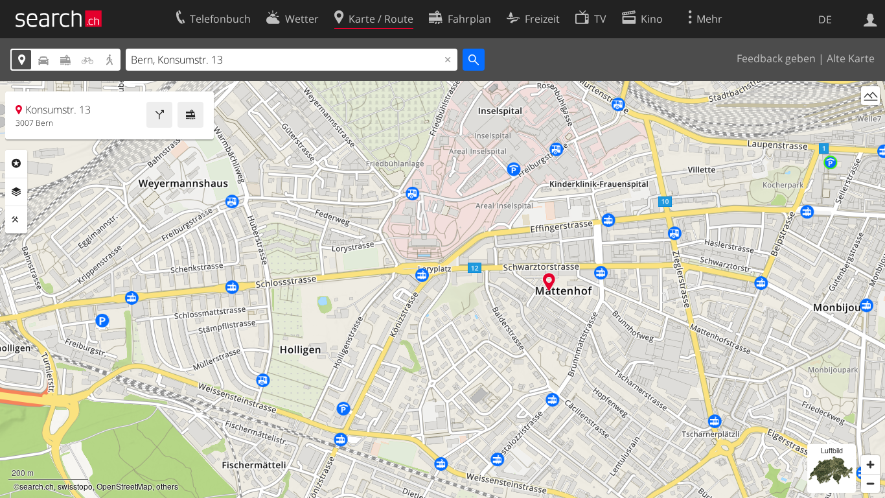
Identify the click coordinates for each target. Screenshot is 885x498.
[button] (549, 282)
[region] (442, 289)
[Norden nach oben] (870, 119)
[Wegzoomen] (870, 483)
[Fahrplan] (190, 115)
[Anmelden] (870, 18)
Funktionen (16, 219)
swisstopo (75, 486)
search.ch (36, 486)
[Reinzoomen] (870, 464)
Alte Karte (851, 58)
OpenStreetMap (124, 486)
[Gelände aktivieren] (870, 95)
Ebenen (16, 192)
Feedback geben (776, 58)
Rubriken (16, 163)
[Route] (159, 115)
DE (825, 19)
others (167, 486)
